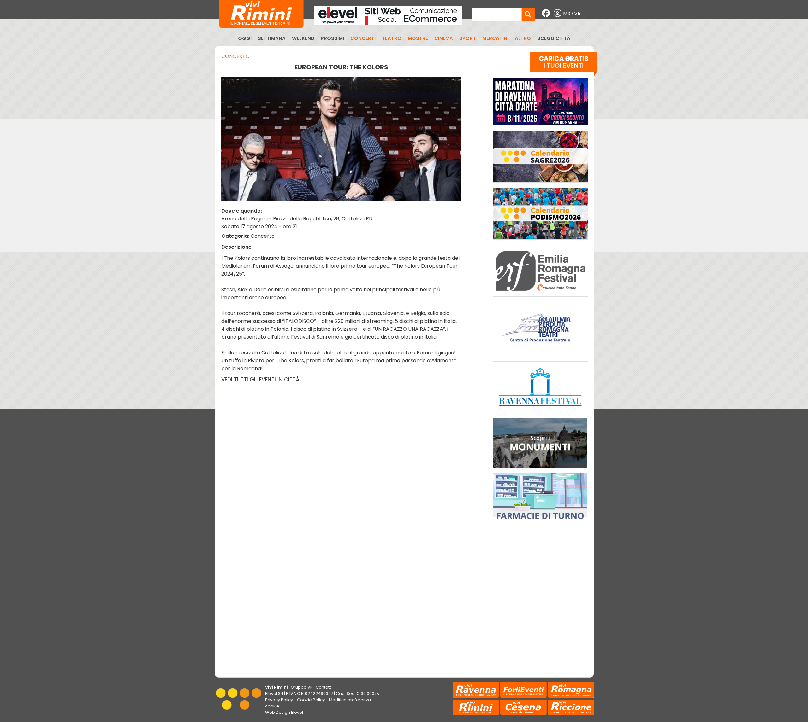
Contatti (324, 687)
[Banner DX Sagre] (540, 184)
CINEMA (443, 38)
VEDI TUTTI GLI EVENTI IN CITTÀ (260, 379)
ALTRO (523, 38)
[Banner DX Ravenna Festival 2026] (540, 414)
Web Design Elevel (284, 712)
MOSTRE (418, 38)
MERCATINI (495, 38)
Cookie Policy (311, 700)
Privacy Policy (279, 700)
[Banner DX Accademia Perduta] (540, 357)
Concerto (235, 56)
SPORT (467, 38)
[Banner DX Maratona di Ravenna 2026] (540, 127)
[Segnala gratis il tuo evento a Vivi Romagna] (563, 65)
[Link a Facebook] (546, 13)
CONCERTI (363, 38)
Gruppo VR (302, 687)
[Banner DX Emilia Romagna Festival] (540, 298)
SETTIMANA (272, 38)
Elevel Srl (274, 693)
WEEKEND (303, 38)
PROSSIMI (332, 38)
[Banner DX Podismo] (540, 241)
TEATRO (391, 38)
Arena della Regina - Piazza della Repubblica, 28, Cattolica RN (296, 218)
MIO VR (572, 13)
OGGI (245, 38)
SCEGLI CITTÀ (553, 38)
